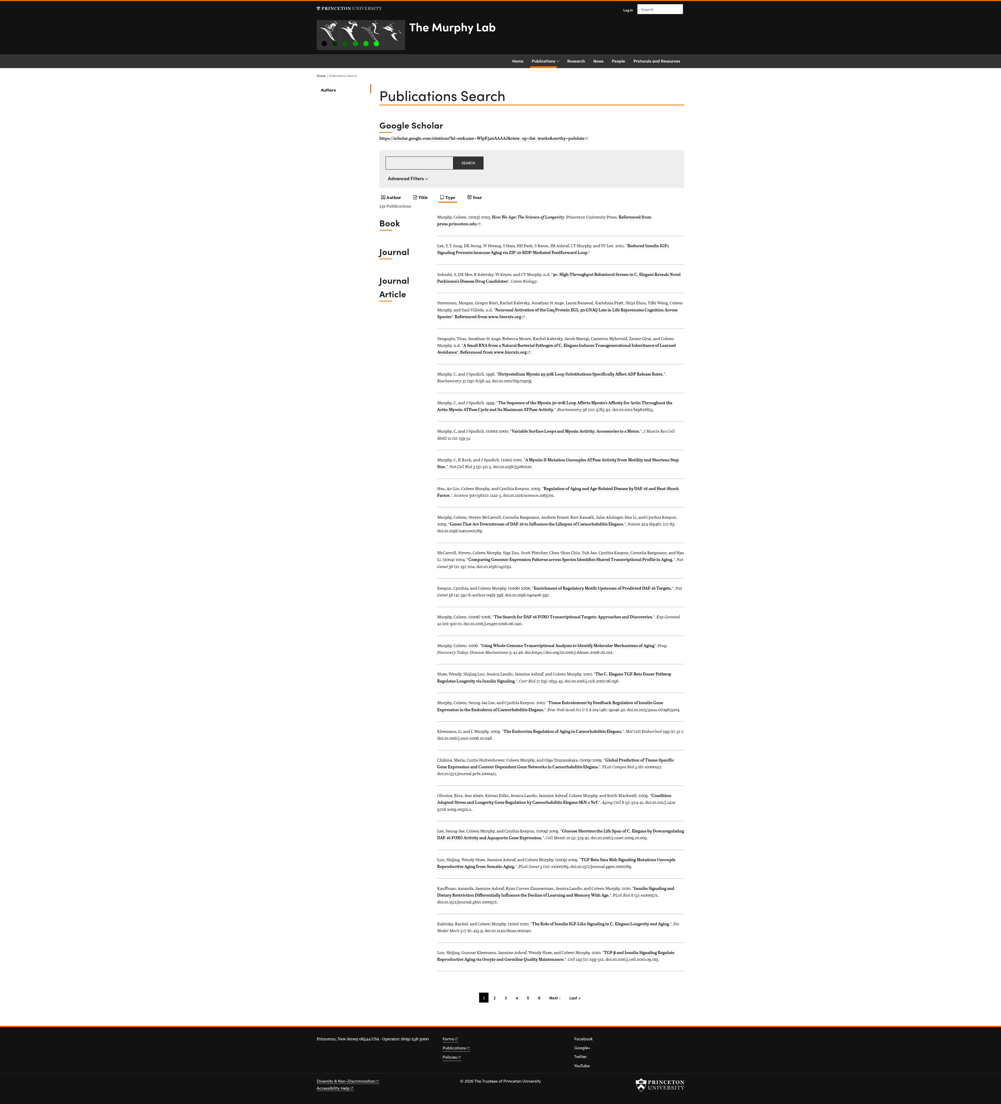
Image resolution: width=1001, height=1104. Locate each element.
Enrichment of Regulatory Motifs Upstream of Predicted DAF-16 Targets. (603, 588)
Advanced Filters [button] (406, 178)
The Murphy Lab (452, 26)
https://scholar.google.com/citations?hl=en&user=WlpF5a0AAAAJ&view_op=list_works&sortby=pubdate (481, 138)
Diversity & (346, 1081)
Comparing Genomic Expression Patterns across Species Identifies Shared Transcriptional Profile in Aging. (570, 559)
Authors (345, 90)
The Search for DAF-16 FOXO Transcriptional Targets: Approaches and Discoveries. (573, 617)
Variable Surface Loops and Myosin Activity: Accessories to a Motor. (576, 431)
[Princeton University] (349, 8)
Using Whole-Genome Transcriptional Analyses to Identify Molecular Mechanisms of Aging (567, 645)
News (598, 61)
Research (576, 61)
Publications (544, 61)
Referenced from (490, 316)
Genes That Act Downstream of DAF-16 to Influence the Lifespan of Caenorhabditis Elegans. (537, 524)
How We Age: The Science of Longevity (528, 217)
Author (393, 197)
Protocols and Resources (656, 61)
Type (450, 197)
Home (517, 61)
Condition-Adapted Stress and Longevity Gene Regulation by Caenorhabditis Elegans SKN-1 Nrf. (554, 799)
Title (423, 197)
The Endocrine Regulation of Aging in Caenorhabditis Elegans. (563, 731)
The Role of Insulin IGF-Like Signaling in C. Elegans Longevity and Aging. (601, 924)
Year (477, 197)
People (618, 61)
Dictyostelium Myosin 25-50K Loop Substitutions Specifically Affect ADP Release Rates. (581, 374)
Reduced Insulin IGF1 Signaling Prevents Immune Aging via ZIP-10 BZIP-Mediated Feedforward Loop (553, 249)
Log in (628, 10)
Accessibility (333, 1088)
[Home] (363, 37)
